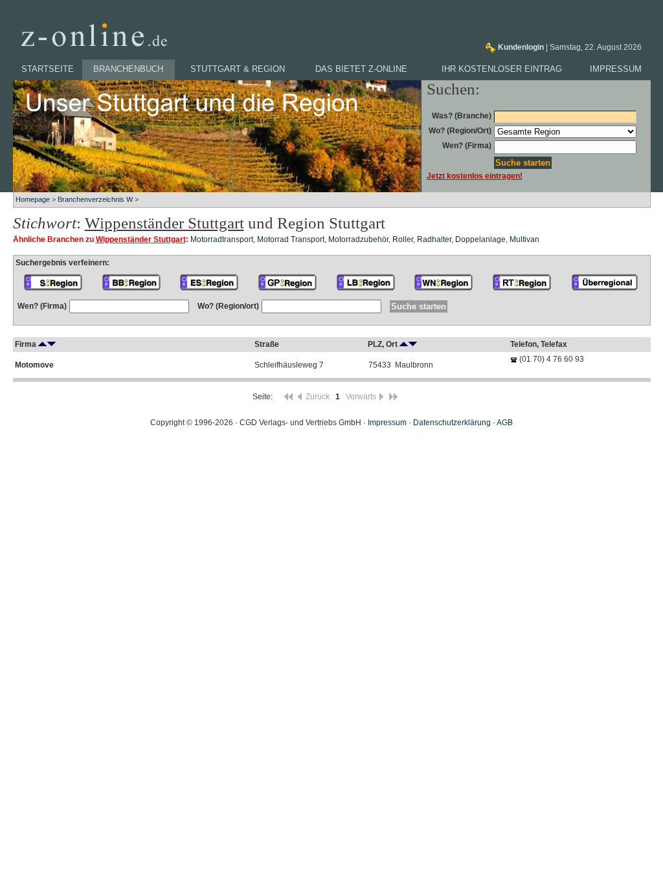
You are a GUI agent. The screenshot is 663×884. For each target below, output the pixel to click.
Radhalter (434, 239)
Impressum (616, 69)
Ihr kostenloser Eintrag (502, 69)
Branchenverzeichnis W (95, 199)
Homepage (33, 199)
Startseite (47, 69)
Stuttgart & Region (237, 69)
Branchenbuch (128, 69)
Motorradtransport (221, 239)
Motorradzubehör (358, 239)
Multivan (524, 239)
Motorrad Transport (290, 239)
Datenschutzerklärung (452, 422)
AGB (505, 422)
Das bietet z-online (361, 69)
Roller (402, 239)
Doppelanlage (480, 239)
